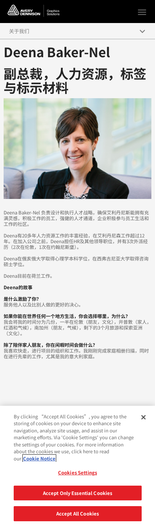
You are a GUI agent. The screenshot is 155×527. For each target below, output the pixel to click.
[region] (77, 466)
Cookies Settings (77, 472)
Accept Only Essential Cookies (77, 493)
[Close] (143, 417)
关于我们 (19, 31)
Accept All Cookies (77, 513)
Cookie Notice (39, 458)
